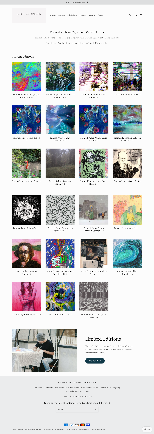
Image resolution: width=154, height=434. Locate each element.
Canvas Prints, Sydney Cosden (26, 181)
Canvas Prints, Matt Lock (126, 228)
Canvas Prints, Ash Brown (126, 94)
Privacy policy (59, 429)
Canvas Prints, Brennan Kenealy (60, 182)
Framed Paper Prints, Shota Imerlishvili (60, 272)
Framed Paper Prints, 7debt (26, 228)
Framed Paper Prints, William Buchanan (60, 96)
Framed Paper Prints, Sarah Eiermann (127, 139)
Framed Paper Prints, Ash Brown (93, 96)
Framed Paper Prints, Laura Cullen (93, 139)
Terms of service (72, 429)
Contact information (98, 429)
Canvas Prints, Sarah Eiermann (60, 139)
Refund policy (48, 429)
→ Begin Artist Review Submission (77, 396)
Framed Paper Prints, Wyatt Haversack (26, 96)
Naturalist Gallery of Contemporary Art (29, 429)
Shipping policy (84, 429)
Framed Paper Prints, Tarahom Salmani (94, 229)
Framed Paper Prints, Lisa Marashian (60, 229)
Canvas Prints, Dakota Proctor (26, 272)
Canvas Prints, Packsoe (59, 314)
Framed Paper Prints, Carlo (25, 314)
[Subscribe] (95, 409)
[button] (130, 15)
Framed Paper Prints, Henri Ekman (93, 182)
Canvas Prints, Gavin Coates (127, 181)
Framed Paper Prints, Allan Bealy (94, 272)
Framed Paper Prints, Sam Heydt (94, 316)
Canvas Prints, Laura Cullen (26, 137)
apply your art (95, 361)
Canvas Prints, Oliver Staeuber (127, 272)
